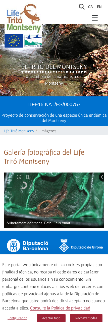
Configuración (17, 318)
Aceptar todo (51, 318)
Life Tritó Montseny (19, 130)
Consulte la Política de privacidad (60, 307)
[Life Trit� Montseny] (23, 18)
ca (90, 6)
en (99, 6)
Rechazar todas (86, 318)
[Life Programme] (14, 41)
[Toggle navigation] (94, 17)
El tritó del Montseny (54, 66)
